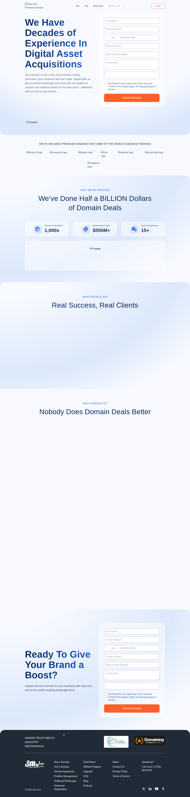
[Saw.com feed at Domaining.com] (149, 742)
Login (158, 6)
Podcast (87, 785)
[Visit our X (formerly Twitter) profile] (143, 788)
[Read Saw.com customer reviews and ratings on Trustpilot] (95, 248)
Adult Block (89, 762)
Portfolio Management (65, 776)
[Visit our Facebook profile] (163, 788)
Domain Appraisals (64, 771)
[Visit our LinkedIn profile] (150, 788)
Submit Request (131, 97)
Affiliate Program (92, 766)
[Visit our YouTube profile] (156, 788)
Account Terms (147, 86)
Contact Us (118, 766)
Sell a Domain (61, 766)
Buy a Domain (61, 762)
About (116, 762)
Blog (85, 781)
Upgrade (88, 771)
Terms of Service (121, 776)
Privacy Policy (128, 86)
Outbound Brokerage (65, 781)
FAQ (85, 776)
